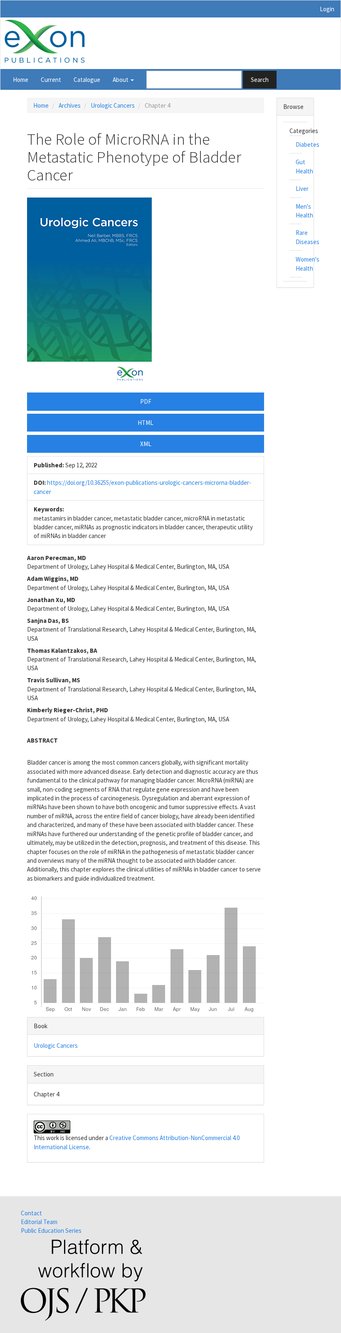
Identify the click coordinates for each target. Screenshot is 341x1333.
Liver (302, 189)
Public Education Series (51, 1230)
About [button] (121, 80)
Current (51, 80)
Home (20, 80)
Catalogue (87, 80)
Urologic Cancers (113, 105)
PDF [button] (145, 401)
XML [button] (145, 444)
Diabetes (307, 144)
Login (327, 9)
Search (260, 80)
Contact (31, 1213)
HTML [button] (145, 423)
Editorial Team (39, 1222)
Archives (70, 105)
